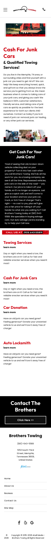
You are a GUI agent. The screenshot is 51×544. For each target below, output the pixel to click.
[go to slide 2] (25, 32)
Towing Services (17, 242)
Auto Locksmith (17, 342)
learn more (9, 247)
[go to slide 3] (27, 32)
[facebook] (19, 523)
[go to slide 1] (23, 32)
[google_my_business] (32, 523)
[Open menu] (5, 10)
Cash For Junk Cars (20, 277)
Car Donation (15, 307)
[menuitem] (25, 478)
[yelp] (25, 523)
